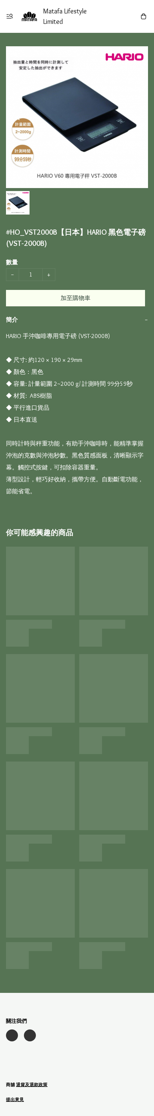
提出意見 (15, 1099)
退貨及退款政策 (31, 1084)
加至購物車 (75, 297)
